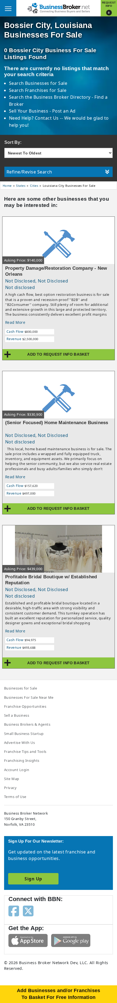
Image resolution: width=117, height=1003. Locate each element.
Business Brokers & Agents (27, 724)
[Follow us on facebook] (13, 910)
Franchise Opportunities (25, 706)
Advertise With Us (19, 742)
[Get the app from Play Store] (70, 939)
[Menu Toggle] (8, 8)
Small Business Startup (24, 733)
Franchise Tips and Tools (25, 751)
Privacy (10, 787)
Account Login (16, 769)
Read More (15, 322)
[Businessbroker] (58, 8)
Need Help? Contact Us (34, 118)
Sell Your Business (29, 111)
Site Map (11, 778)
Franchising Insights (21, 760)
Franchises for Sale (45, 90)
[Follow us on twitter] (28, 910)
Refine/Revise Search (29, 172)
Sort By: (13, 142)
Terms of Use (15, 796)
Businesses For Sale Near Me (29, 697)
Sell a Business (16, 715)
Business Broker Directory (62, 97)
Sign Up (33, 879)
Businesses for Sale (46, 83)
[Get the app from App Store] (28, 939)
